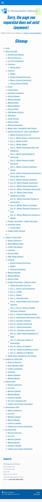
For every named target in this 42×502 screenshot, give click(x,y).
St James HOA (10, 430)
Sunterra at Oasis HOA (13, 359)
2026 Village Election (15, 256)
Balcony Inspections (15, 125)
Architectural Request (16, 55)
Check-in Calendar (14, 398)
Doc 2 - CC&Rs (16, 292)
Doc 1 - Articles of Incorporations (22, 289)
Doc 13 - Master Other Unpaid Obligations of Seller (21, 194)
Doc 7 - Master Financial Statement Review (23, 168)
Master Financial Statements (20, 80)
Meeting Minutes (14, 106)
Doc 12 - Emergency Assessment (22, 330)
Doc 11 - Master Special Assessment (23, 186)
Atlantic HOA (10, 381)
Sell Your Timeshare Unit (17, 401)
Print (6, 492)
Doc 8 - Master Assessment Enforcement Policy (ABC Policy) (25, 175)
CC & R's (11, 388)
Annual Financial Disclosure (20, 77)
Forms (10, 87)
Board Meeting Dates (15, 244)
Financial (11, 71)
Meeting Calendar (14, 391)
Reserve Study (13, 122)
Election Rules (13, 109)
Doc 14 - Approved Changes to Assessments (21, 341)
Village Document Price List (20, 285)
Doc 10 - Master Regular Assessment (24, 183)
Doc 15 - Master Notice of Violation (23, 205)
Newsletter (12, 115)
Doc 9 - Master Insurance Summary (23, 180)
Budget (12, 74)
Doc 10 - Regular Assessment (21, 324)
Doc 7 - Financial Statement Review (23, 314)
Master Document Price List (20, 135)
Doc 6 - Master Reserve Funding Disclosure (22, 162)
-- (8, 234)
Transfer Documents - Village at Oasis (22, 282)
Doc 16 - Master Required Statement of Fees (24, 210)
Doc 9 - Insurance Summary (20, 321)
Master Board (15, 67)
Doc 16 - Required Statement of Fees (24, 349)
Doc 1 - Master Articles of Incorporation (25, 138)
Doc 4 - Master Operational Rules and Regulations (24, 149)
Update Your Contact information (20, 404)
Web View (37, 494)
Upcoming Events (14, 224)
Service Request (14, 96)
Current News (13, 90)
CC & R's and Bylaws (16, 61)
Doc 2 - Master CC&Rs (18, 141)
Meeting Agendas (14, 99)
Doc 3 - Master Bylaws (18, 144)
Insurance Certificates (16, 93)
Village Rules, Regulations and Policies (22, 356)
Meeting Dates (13, 103)
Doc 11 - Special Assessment (21, 327)
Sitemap (11, 492)
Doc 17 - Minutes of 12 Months (21, 353)
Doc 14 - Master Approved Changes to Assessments (24, 200)
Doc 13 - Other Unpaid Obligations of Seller (24, 335)
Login (38, 492)
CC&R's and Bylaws (15, 247)
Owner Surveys (13, 119)
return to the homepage (32, 33)
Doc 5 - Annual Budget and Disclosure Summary (24, 303)
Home (7, 48)
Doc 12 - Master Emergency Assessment (25, 189)
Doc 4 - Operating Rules (19, 298)
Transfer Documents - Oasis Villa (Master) (23, 131)
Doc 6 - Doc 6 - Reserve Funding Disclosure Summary (22, 309)
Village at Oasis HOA (13, 237)
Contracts (11, 64)
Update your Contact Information (20, 426)
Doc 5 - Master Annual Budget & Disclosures (22, 155)
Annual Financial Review (19, 83)
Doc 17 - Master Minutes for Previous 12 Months (25, 216)
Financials (11, 372)
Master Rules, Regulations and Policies (22, 128)
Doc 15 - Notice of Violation (20, 346)
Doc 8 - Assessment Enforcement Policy (25, 317)
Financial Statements (18, 269)
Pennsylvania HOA (12, 407)
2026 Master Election (16, 112)
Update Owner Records (16, 231)
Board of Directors (15, 58)
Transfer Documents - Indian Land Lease (23, 221)
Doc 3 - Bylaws (16, 295)
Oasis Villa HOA (11, 51)
